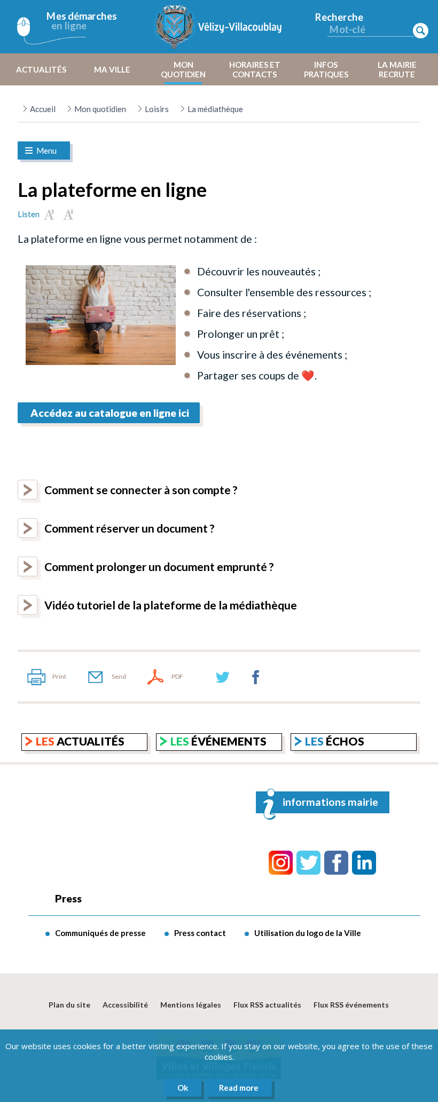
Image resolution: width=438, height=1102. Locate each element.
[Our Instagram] (281, 863)
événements (218, 741)
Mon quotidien (100, 109)
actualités (80, 741)
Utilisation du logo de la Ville (307, 933)
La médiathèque (215, 109)
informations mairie (330, 802)
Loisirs (157, 109)
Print (59, 676)
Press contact (200, 933)
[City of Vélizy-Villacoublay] (219, 26)
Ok (182, 1087)
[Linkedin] (364, 863)
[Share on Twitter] (223, 676)
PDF (177, 676)
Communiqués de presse (100, 933)
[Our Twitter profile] (308, 863)
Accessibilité (125, 1004)
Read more (239, 1087)
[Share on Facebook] (256, 676)
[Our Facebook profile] (336, 863)
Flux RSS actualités (267, 1004)
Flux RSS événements (351, 1004)
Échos (334, 741)
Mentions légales (190, 1004)
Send (119, 676)
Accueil (43, 109)
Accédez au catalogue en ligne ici (108, 413)
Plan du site (69, 1004)
